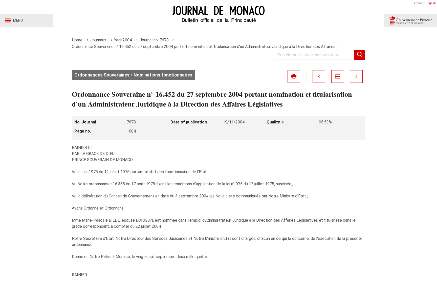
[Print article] (294, 76)
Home (77, 40)
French (419, 3)
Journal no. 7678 (155, 40)
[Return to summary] (337, 76)
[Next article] (356, 76)
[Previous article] (319, 76)
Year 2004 (123, 40)
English (431, 3)
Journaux (98, 40)
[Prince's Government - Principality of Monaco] (410, 20)
